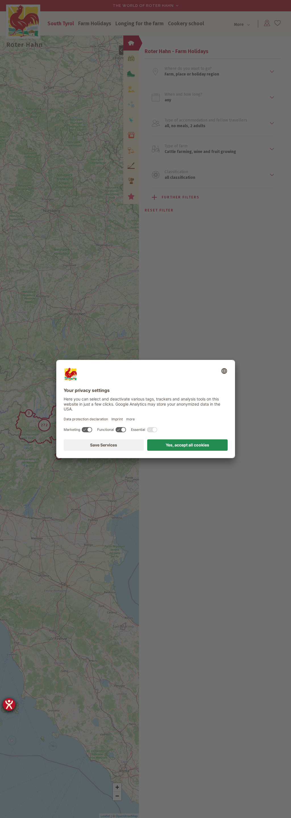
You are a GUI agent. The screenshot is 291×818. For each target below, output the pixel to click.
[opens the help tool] (9, 704)
